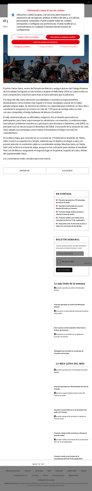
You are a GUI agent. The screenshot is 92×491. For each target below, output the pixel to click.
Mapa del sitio (73, 475)
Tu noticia (35, 475)
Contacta (28, 471)
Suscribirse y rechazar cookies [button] (62, 37)
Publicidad (58, 471)
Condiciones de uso (20, 475)
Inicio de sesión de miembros (46, 42)
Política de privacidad (13, 471)
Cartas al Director (58, 475)
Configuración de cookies (45, 480)
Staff (49, 471)
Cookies (83, 471)
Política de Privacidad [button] (69, 47)
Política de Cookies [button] (46, 47)
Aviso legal (39, 471)
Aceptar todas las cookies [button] (28, 37)
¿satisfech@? (71, 471)
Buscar (45, 475)
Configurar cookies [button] (22, 47)
